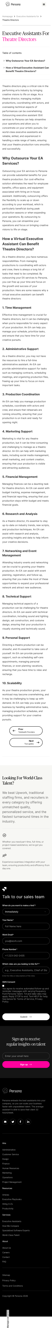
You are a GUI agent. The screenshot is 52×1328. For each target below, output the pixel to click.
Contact (6, 1257)
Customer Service (10, 1154)
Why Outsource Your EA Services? (25, 60)
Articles (5, 1195)
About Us (6, 1248)
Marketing (7, 1172)
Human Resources (10, 1168)
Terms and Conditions (12, 1286)
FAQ (4, 1261)
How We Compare (10, 1226)
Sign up (24, 1064)
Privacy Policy (9, 1280)
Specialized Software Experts (16, 1230)
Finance (6, 1163)
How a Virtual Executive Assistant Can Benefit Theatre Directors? (27, 69)
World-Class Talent (10, 1235)
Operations (7, 1177)
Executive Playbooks (12, 1199)
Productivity (7, 1208)
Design (5, 1159)
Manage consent (8, 1320)
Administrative (8, 1149)
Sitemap (6, 1275)
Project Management (12, 1182)
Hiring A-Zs (7, 1204)
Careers (6, 1252)
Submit (23, 1016)
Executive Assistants (11, 1221)
